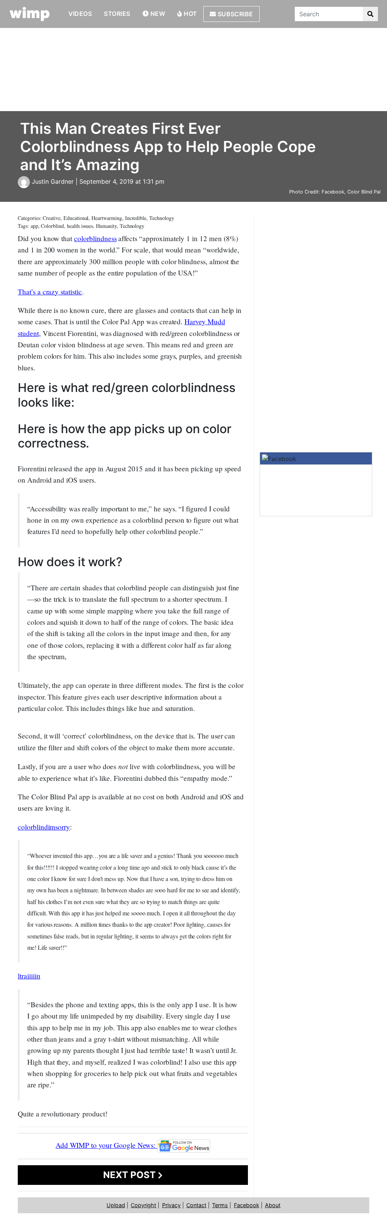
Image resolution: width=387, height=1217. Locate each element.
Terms (220, 1205)
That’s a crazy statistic (50, 291)
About (272, 1205)
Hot (189, 13)
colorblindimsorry (44, 826)
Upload (116, 1205)
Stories (117, 13)
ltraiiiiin (29, 975)
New (157, 13)
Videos (80, 13)
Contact (196, 1205)
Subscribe (234, 14)
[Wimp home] (29, 14)
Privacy (171, 1205)
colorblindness (95, 238)
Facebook (246, 1205)
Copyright (143, 1205)
